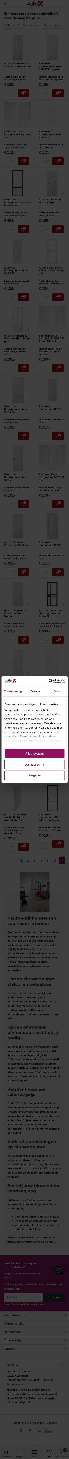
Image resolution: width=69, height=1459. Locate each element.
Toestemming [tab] (13, 691)
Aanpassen (32, 764)
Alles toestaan (34, 753)
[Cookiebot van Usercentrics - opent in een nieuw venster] (49, 681)
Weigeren (35, 775)
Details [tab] (35, 691)
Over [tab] (57, 691)
